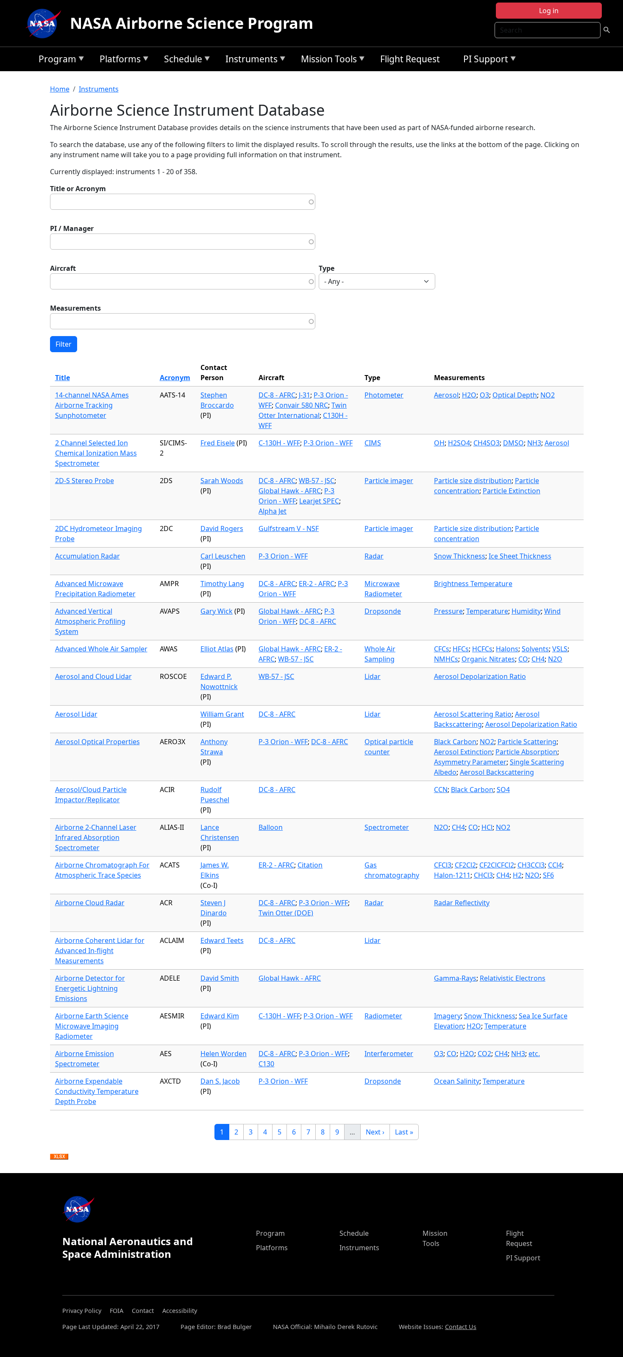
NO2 (547, 395)
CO (523, 659)
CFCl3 (442, 865)
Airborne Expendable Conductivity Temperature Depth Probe (97, 1091)
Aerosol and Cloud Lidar (93, 676)
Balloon (271, 827)
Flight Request (410, 59)
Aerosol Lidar (76, 714)
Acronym (175, 377)
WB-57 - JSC (316, 480)
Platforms (118, 60)
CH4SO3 (486, 443)
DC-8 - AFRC (277, 395)
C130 (266, 1063)
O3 (484, 395)
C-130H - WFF (279, 443)
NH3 (534, 443)
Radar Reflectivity (462, 902)
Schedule (181, 60)
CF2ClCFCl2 (496, 865)
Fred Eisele (217, 443)
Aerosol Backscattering (497, 772)
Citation (310, 865)
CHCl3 (483, 875)
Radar (374, 556)
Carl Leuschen (222, 556)
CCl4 (555, 865)
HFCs (461, 648)
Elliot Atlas (217, 648)
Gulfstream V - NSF (289, 528)
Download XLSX (59, 1157)
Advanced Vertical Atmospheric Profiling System (90, 621)
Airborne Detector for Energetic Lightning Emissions (90, 988)
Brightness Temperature (473, 583)
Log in (549, 10)
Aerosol (446, 395)
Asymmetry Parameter (470, 762)
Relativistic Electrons (512, 978)
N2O (555, 659)
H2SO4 (459, 443)
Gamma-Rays (455, 978)
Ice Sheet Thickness (520, 556)
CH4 (538, 659)
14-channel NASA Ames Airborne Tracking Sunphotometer (92, 405)
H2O (469, 395)
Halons (507, 648)
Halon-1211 (452, 875)
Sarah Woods (221, 480)
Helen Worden (223, 1053)
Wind (552, 611)
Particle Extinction (511, 490)
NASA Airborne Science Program (191, 23)
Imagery (447, 1016)
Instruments (249, 60)
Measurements (75, 308)
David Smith (219, 978)
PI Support (483, 60)
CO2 (484, 1053)
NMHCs (446, 659)
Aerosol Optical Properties (97, 741)
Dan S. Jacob (220, 1081)
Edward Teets (222, 940)
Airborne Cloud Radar (90, 902)
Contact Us (460, 1327)
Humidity (526, 611)
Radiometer (383, 1016)
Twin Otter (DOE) (286, 913)
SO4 (503, 789)
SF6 (548, 875)
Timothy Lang (222, 583)
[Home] (45, 23)
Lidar (372, 676)
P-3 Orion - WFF (328, 443)
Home (60, 89)
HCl (486, 827)
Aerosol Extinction (463, 751)
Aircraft (63, 268)
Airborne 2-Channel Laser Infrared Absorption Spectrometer (95, 837)
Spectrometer (386, 827)
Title (62, 377)
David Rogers (221, 528)
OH (439, 443)
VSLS (559, 648)
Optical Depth (514, 395)
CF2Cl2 (465, 865)
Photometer (383, 395)
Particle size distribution (473, 480)
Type (326, 268)
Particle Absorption (526, 751)
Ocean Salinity (456, 1081)
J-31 (304, 395)
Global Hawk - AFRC (290, 490)
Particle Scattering (527, 741)
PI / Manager (72, 228)
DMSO (513, 443)
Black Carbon (455, 741)
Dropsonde (382, 611)
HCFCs (482, 648)
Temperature (487, 611)
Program (55, 60)
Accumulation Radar (87, 556)
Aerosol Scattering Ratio (473, 714)
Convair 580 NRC (301, 405)
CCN (441, 789)
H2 (517, 875)
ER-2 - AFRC (316, 583)
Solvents (535, 648)
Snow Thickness (459, 556)
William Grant (222, 714)
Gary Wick (216, 611)
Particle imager (388, 480)
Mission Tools (327, 60)
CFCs (441, 648)
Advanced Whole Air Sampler (101, 648)
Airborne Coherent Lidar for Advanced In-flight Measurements (100, 950)
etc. (534, 1053)
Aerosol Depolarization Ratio (480, 676)
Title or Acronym (78, 188)
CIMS (372, 443)
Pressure (448, 611)
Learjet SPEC (319, 501)
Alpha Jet (272, 511)
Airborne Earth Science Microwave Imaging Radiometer (91, 1026)
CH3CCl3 (531, 865)
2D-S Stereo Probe (84, 480)
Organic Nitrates (488, 659)
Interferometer (388, 1053)
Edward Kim (219, 1016)
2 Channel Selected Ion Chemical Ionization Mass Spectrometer (96, 453)
